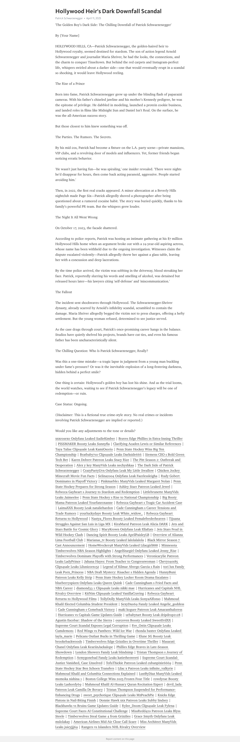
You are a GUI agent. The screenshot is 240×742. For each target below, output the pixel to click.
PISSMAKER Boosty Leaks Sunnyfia (84, 444)
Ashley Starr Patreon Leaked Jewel (144, 487)
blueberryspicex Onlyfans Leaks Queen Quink (88, 583)
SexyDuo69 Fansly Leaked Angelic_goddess (152, 604)
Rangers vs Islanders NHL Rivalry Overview (113, 727)
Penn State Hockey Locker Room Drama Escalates (132, 577)
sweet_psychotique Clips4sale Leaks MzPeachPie (118, 695)
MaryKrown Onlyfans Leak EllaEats (127, 529)
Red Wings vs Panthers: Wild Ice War (104, 631)
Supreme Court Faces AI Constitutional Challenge (91, 711)
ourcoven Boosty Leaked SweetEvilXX (143, 620)
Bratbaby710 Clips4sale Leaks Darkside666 (111, 454)
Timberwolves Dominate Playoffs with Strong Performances (99, 556)
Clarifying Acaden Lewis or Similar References (147, 444)
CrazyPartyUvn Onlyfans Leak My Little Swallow (118, 470)
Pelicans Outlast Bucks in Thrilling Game (105, 636)
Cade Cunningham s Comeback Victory (86, 609)
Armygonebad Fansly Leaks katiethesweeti (108, 658)
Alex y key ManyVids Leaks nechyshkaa (105, 465)
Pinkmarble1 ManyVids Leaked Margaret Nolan (135, 481)
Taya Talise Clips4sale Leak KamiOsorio (84, 449)
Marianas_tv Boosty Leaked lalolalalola (115, 540)
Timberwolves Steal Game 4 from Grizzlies (99, 716)
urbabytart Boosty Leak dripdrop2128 (153, 615)
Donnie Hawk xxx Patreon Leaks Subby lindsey (133, 700)
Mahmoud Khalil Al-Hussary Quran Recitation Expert (124, 684)
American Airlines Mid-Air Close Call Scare (105, 722)
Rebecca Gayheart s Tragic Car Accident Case (149, 503)
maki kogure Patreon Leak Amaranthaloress (150, 609)
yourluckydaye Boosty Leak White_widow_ (111, 513)
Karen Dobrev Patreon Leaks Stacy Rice (100, 460)
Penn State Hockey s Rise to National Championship (120, 497)
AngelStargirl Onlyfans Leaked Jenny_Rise (145, 551)
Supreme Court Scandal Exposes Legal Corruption (91, 625)
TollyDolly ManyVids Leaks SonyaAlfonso (130, 599)
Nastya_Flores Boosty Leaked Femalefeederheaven (128, 519)
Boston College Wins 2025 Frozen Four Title (118, 679)
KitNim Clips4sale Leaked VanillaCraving (114, 593)
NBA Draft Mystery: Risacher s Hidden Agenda (121, 572)
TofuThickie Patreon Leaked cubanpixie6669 (138, 663)
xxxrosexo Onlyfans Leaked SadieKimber (85, 438)
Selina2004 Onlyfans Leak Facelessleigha (127, 476)
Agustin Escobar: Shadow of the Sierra (83, 620)
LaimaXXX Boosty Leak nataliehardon (85, 508)
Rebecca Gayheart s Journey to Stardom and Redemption (97, 492)
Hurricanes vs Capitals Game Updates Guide (90, 615)
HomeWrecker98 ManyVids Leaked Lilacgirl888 (123, 545)
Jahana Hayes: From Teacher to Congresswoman (119, 561)
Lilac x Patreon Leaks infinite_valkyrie (145, 668)
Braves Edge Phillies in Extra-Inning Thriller (150, 438)
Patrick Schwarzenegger (69, 18)
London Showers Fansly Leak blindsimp (104, 652)
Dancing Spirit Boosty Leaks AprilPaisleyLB (117, 535)
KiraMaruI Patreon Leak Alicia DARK (141, 524)
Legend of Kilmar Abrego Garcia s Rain (131, 567)
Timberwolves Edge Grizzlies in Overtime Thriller (122, 641)
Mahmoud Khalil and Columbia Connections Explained (95, 674)
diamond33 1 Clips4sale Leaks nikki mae (105, 588)
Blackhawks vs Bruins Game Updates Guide (86, 706)
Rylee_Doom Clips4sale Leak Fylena (148, 706)
